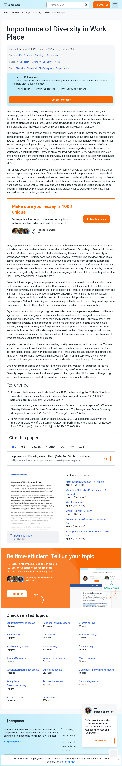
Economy (47, 62)
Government (53, 55)
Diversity (37, 13)
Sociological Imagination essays (23, 669)
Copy (104, 458)
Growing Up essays (16, 658)
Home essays (13, 634)
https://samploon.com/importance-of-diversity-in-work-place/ (46, 460)
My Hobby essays (15, 697)
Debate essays (87, 646)
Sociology (27, 13)
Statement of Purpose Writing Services (69, 746)
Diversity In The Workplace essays (96, 669)
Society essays (51, 697)
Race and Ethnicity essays (56, 623)
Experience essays (52, 669)
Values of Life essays (54, 658)
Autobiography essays (18, 646)
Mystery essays (87, 658)
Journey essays (87, 623)
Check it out (99, 740)
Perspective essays (53, 681)
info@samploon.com (14, 741)
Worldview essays (88, 634)
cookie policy (68, 761)
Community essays (89, 681)
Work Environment (75, 502)
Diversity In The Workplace (55, 13)
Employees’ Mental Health (79, 511)
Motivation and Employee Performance (86, 481)
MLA (23, 447)
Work (57, 62)
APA (14, 447)
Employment (62, 68)
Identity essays (51, 646)
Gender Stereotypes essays (21, 623)
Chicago (50, 447)
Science (16, 13)
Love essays (49, 634)
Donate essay (68, 735)
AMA (81, 447)
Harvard (35, 447)
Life (20, 55)
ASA (62, 447)
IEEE (72, 447)
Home (7, 13)
